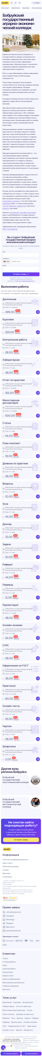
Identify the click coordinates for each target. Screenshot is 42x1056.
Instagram (10, 916)
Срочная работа (9, 969)
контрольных (7, 201)
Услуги (5, 958)
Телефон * (6, 258)
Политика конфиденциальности (15, 860)
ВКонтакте (10, 927)
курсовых (16, 201)
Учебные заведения (11, 986)
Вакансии (6, 873)
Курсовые (25, 8)
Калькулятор (8, 972)
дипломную (32, 212)
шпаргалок (12, 206)
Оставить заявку (20, 274)
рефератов (21, 206)
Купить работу (32, 1053)
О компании (7, 877)
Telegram (9, 923)
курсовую (23, 212)
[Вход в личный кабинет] (15, 3)
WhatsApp (10, 920)
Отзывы (6, 870)
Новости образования (11, 979)
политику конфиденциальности (24, 281)
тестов (5, 206)
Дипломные (16, 8)
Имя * (4, 252)
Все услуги (5, 8)
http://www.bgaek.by (10, 229)
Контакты (6, 989)
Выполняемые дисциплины (13, 983)
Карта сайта (8, 863)
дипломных (7, 203)
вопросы (6, 208)
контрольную (14, 212)
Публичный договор (11, 866)
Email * (5, 265)
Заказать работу (12, 1053)
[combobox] (7, 261)
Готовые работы (9, 962)
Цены (5, 965)
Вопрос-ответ (8, 976)
